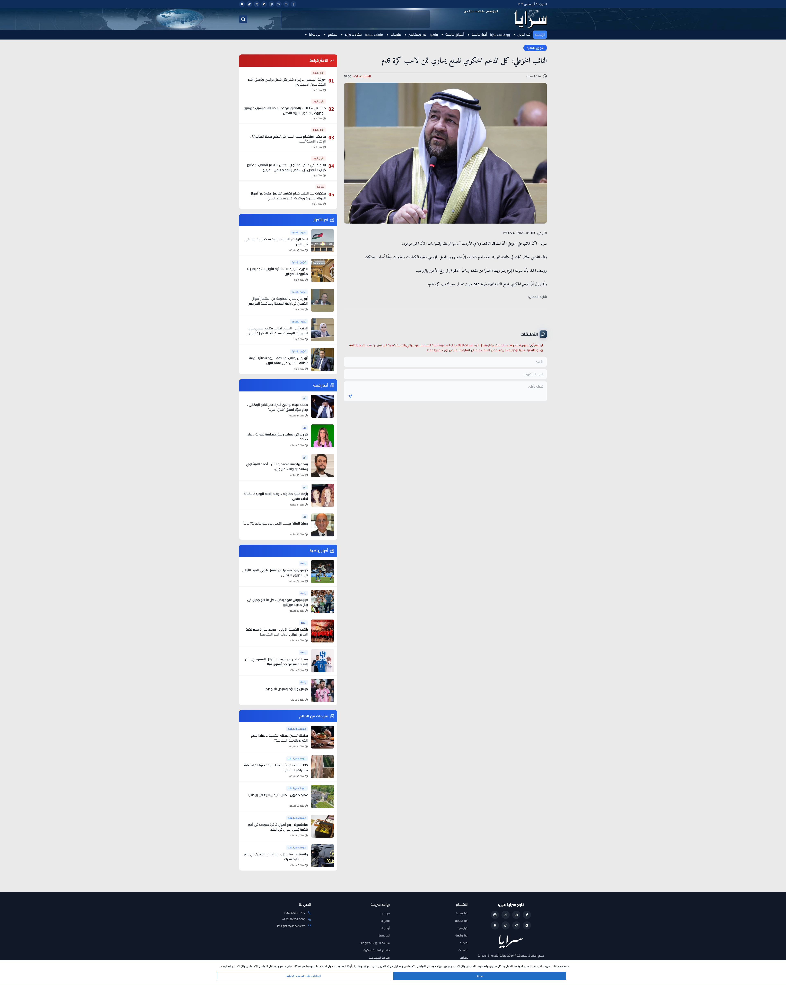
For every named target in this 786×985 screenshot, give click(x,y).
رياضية (433, 35)
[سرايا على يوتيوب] (286, 4)
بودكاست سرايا (500, 35)
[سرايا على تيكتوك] (249, 4)
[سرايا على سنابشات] (242, 4)
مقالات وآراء (353, 34)
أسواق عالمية (454, 34)
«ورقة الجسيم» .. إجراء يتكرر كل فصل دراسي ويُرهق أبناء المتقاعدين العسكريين (287, 81)
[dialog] (393, 972)
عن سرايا (314, 34)
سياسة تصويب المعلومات (375, 943)
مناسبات (463, 950)
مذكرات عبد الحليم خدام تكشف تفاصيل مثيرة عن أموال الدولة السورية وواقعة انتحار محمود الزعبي (288, 195)
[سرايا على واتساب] (264, 4)
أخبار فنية (463, 928)
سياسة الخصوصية (379, 958)
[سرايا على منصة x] (279, 4)
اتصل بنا (385, 921)
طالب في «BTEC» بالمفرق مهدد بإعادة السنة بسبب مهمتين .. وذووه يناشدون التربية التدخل (285, 110)
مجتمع (332, 34)
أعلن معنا (384, 935)
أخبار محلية (462, 913)
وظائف (464, 958)
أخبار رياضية (461, 935)
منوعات (395, 34)
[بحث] (243, 19)
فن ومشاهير (417, 34)
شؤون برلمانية (535, 48)
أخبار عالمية (479, 34)
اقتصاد (464, 943)
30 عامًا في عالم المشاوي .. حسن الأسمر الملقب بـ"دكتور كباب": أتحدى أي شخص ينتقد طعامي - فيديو (286, 167)
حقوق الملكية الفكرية (377, 950)
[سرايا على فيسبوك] (293, 4)
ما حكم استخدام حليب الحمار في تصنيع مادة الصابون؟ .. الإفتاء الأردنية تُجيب (288, 138)
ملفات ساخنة (374, 35)
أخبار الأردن (524, 34)
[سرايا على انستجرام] (271, 4)
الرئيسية (540, 35)
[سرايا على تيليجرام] (257, 4)
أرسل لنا (385, 928)
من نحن (385, 913)
